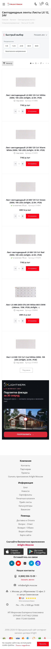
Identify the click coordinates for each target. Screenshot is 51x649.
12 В (13, 46)
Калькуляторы (25, 505)
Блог (25, 487)
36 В (29, 46)
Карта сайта (25, 535)
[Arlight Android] (37, 551)
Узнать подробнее (23, 645)
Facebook (38, 563)
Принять (42, 644)
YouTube (18, 563)
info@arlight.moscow (27, 585)
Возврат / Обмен (26, 527)
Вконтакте (11, 563)
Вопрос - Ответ (25, 524)
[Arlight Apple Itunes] (14, 551)
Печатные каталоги (25, 498)
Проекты (25, 472)
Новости (25, 491)
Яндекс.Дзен (24, 563)
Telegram (31, 563)
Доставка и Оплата (26, 520)
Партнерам (25, 469)
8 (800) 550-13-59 (27, 576)
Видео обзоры (25, 531)
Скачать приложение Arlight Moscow (25, 476)
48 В (36, 46)
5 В (6, 46)
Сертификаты (25, 494)
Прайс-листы (25, 502)
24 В (21, 46)
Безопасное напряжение (15, 51)
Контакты (25, 465)
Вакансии (25, 509)
